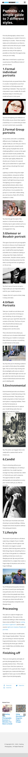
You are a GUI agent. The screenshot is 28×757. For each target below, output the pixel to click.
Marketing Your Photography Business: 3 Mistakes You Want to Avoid (7, 719)
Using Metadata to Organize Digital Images (20, 718)
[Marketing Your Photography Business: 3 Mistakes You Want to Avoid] (7, 708)
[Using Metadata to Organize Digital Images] (21, 708)
